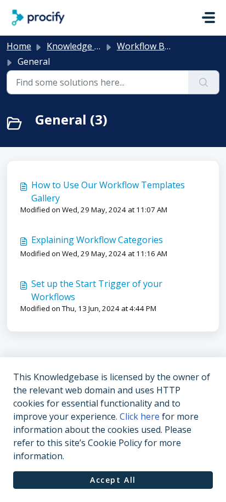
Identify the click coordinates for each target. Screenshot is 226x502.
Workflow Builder (152, 46)
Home (19, 46)
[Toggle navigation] (208, 17)
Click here (140, 416)
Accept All (113, 480)
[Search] (203, 82)
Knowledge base (80, 46)
